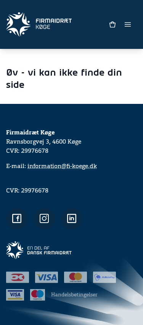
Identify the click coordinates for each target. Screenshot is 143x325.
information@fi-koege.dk (62, 166)
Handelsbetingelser (74, 295)
